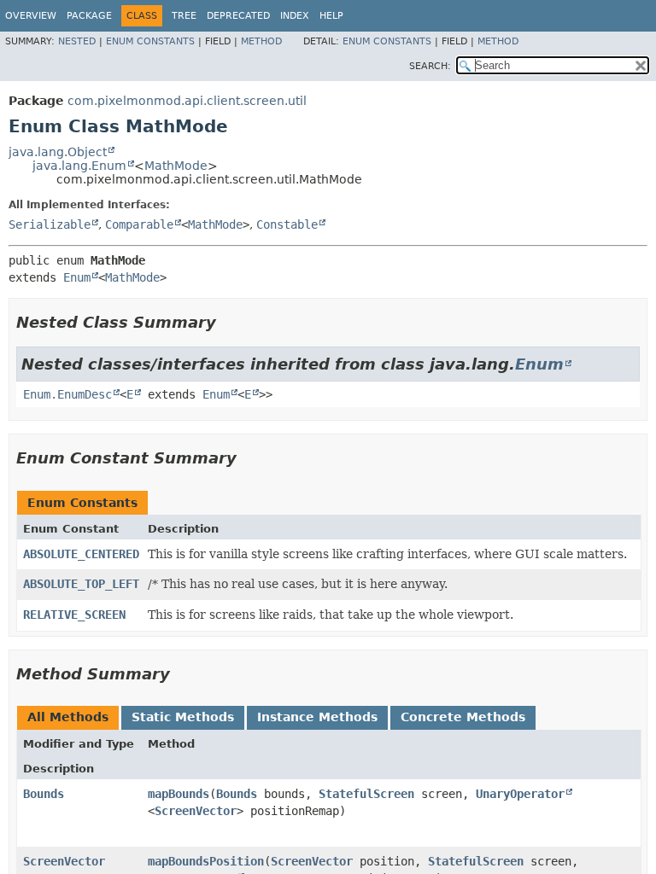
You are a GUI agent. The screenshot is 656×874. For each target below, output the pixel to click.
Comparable (139, 224)
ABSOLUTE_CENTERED (81, 554)
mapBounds (178, 794)
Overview (30, 15)
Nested (77, 41)
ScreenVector (196, 811)
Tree (184, 15)
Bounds (43, 794)
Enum (77, 277)
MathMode (176, 165)
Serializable (50, 224)
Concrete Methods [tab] (463, 717)
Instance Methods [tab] (317, 717)
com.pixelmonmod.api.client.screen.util (187, 101)
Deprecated (238, 15)
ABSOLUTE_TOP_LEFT (81, 584)
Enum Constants (150, 41)
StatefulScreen (366, 794)
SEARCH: (430, 66)
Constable (287, 224)
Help (331, 15)
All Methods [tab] (67, 717)
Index (294, 15)
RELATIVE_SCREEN (74, 614)
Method (261, 41)
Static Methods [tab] (183, 717)
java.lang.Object (58, 152)
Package (89, 15)
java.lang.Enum (79, 165)
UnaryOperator (520, 794)
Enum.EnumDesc (67, 394)
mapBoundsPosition (206, 861)
